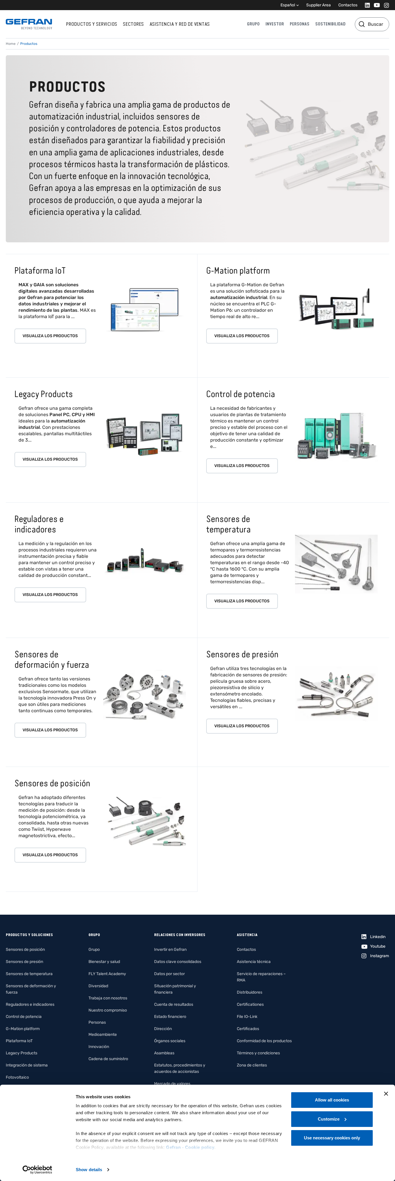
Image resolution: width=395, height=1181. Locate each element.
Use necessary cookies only (332, 1137)
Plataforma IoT (19, 1040)
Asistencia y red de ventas (179, 24)
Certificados (248, 1028)
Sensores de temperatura (29, 973)
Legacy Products (21, 1053)
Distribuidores (249, 992)
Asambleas (164, 1053)
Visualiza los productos (50, 335)
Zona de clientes (252, 1065)
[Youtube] (375, 5)
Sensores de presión (24, 961)
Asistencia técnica (254, 961)
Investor (274, 24)
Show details (89, 1169)
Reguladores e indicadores (30, 1004)
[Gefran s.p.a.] (29, 24)
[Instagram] (384, 5)
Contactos (347, 5)
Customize (328, 1119)
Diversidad (98, 985)
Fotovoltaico (17, 1077)
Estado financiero (170, 1016)
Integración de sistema (27, 1065)
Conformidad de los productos (264, 1040)
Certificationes (250, 1004)
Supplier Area (318, 5)
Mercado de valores (172, 1083)
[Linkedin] (365, 5)
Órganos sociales (169, 1040)
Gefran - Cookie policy (190, 1147)
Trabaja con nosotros (107, 998)
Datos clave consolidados (177, 961)
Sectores (133, 24)
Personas (299, 24)
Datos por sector (169, 973)
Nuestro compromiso (107, 1010)
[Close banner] (386, 1094)
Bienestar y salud (104, 961)
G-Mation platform (23, 1028)
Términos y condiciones (258, 1053)
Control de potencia (24, 1016)
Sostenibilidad (330, 24)
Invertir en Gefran (170, 949)
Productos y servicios (91, 24)
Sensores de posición (25, 949)
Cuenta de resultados (173, 1004)
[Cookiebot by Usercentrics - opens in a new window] (37, 1169)
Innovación (98, 1046)
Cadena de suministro (108, 1058)
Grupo (253, 24)
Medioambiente (102, 1034)
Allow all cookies (332, 1099)
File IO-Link (247, 1016)
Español (287, 5)
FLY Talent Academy (107, 973)
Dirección (163, 1028)
